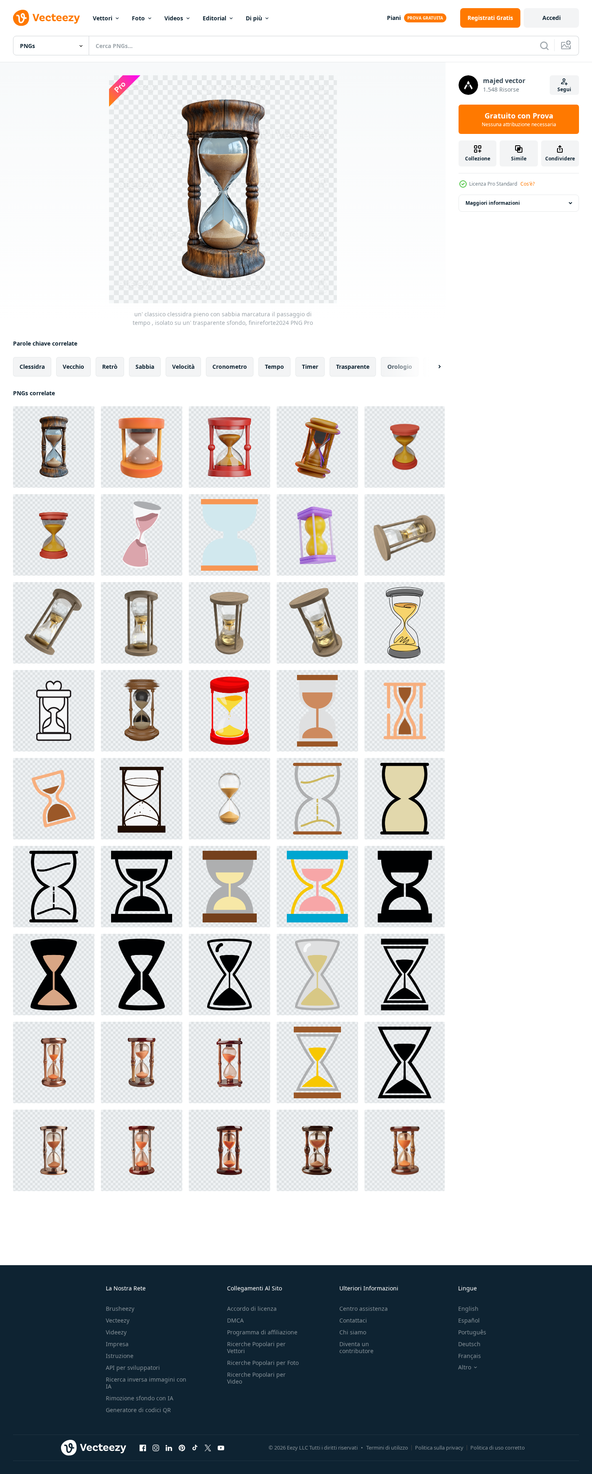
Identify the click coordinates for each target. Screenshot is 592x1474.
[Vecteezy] (46, 18)
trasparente (352, 366)
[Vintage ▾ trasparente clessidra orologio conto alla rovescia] (405, 710)
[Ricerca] (544, 45)
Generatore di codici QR (138, 1410)
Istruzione (119, 1356)
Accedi (551, 18)
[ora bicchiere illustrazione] (229, 535)
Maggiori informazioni (492, 202)
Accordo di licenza (252, 1308)
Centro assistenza (363, 1308)
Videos (173, 18)
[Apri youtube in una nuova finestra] (221, 1447)
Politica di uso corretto (497, 1447)
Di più (254, 18)
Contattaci (353, 1320)
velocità (183, 366)
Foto (138, 18)
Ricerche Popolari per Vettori (256, 1347)
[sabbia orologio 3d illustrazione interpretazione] (141, 447)
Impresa (117, 1344)
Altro (464, 1367)
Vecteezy (117, 1320)
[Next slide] (432, 367)
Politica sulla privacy (439, 1447)
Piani (394, 18)
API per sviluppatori (133, 1367)
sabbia (144, 366)
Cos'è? (527, 183)
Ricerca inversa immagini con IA (146, 1382)
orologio (399, 366)
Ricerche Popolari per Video (256, 1378)
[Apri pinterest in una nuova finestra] (182, 1447)
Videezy (116, 1332)
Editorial (214, 18)
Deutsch (469, 1344)
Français (469, 1356)
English (468, 1308)
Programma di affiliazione (262, 1332)
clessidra (32, 366)
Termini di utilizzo (387, 1447)
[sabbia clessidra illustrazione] (141, 535)
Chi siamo (352, 1332)
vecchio (73, 366)
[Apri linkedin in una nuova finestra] (169, 1447)
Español (469, 1320)
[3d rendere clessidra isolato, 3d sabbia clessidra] (317, 535)
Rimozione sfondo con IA (139, 1398)
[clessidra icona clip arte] (141, 798)
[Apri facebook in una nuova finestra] (143, 1447)
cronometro (229, 366)
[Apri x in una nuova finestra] (208, 1447)
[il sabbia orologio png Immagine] (405, 535)
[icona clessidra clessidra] (317, 710)
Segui (564, 89)
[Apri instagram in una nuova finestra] (156, 1447)
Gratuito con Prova (519, 119)
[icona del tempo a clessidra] (229, 974)
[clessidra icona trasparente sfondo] (53, 710)
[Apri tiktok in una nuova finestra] (195, 1447)
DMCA (235, 1320)
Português (472, 1332)
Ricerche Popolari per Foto (263, 1363)
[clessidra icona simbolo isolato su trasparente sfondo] (53, 1062)
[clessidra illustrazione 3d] (317, 447)
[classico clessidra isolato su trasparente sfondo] (229, 798)
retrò (110, 366)
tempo (274, 366)
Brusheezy (120, 1308)
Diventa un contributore (356, 1347)
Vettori (102, 18)
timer (310, 366)
